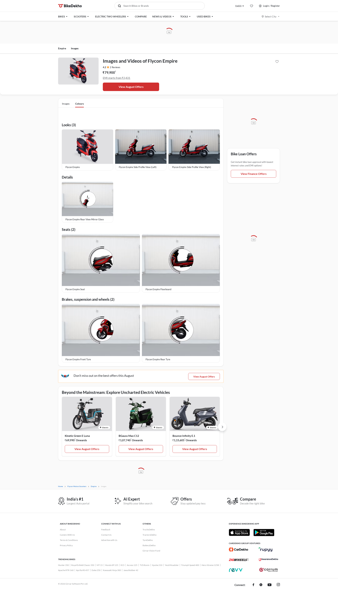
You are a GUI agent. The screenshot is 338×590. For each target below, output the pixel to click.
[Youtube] (269, 585)
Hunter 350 (63, 565)
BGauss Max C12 (129, 435)
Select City (270, 16)
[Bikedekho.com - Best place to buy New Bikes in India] (70, 6)
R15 (122, 565)
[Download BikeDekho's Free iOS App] (239, 532)
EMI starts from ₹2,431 (116, 77)
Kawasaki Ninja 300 (112, 570)
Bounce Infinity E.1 (184, 435)
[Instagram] (278, 585)
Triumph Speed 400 (190, 565)
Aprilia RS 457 (82, 570)
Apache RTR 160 (66, 570)
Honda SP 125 (111, 565)
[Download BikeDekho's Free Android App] (263, 532)
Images (75, 48)
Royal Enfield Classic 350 (82, 565)
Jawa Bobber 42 (130, 570)
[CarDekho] (238, 549)
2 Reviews (115, 67)
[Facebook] (253, 585)
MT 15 (100, 565)
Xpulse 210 (157, 565)
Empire (62, 48)
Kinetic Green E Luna (77, 435)
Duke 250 (96, 570)
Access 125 (132, 565)
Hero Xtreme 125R (210, 565)
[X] (260, 585)
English (238, 6)
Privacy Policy (66, 545)
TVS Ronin (144, 565)
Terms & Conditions (69, 540)
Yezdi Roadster (172, 565)
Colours (79, 103)
